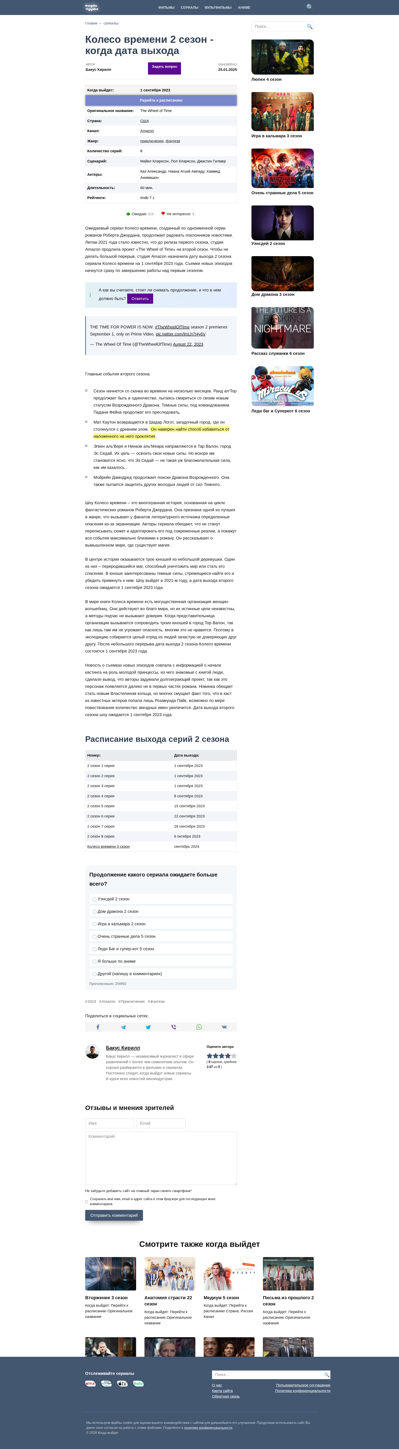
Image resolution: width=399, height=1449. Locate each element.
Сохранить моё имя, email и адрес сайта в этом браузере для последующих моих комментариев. (153, 1201)
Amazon (147, 131)
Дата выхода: (186, 755)
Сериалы (189, 7)
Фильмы (166, 7)
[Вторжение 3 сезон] (110, 1287)
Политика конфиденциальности (302, 1391)
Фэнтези (157, 1001)
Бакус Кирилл (123, 1048)
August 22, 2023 (188, 344)
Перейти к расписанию (161, 100)
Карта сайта (222, 1391)
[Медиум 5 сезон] (229, 1287)
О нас (217, 1385)
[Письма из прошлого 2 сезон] (288, 1287)
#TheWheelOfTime (172, 327)
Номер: (94, 755)
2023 (92, 1001)
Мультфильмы (218, 7)
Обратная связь (226, 1396)
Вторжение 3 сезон (106, 1297)
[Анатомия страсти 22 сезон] (169, 1287)
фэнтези (173, 141)
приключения (152, 141)
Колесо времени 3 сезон (108, 846)
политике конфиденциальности (208, 1427)
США (144, 121)
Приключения (133, 1001)
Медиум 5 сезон (221, 1297)
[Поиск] (309, 26)
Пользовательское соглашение (303, 1385)
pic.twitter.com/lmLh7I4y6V (181, 334)
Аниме (244, 7)
